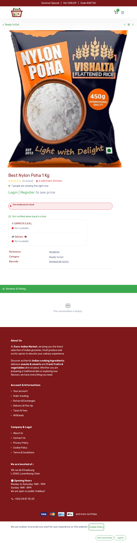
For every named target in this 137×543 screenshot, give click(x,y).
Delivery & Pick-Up (23, 405)
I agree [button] (120, 538)
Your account (20, 391)
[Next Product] (132, 24)
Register (27, 192)
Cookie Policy (20, 447)
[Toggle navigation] (122, 12)
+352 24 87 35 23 (24, 498)
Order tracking (21, 396)
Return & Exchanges (24, 400)
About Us (18, 433)
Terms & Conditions (23, 452)
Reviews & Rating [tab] (15, 288)
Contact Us (19, 438)
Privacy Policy (20, 442)
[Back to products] (129, 24)
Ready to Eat (12, 24)
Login (13, 192)
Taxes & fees (20, 410)
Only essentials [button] (104, 538)
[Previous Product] (124, 24)
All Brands (18, 415)
